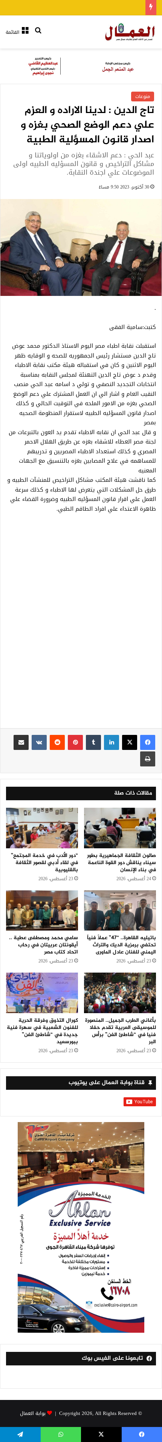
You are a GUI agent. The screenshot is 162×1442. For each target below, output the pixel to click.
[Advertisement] (81, 625)
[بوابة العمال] (130, 32)
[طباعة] (147, 758)
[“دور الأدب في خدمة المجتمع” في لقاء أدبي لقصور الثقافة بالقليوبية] (42, 828)
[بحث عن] (38, 35)
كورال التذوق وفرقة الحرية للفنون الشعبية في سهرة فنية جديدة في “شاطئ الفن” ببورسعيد (42, 1031)
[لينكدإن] (111, 742)
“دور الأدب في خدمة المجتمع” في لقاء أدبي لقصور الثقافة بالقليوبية (44, 862)
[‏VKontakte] (39, 742)
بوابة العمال (33, 1413)
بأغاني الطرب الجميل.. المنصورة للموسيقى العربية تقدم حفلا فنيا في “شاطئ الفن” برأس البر (120, 1031)
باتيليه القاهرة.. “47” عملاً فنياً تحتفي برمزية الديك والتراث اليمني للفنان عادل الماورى (121, 945)
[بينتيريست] (75, 742)
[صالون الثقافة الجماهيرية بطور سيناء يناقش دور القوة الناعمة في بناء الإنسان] (120, 828)
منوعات (142, 96)
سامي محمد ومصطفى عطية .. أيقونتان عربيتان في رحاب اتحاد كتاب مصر (43, 945)
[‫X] (129, 742)
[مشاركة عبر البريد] (21, 742)
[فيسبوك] (147, 742)
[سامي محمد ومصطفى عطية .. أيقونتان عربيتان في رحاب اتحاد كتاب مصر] (42, 910)
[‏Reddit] (57, 742)
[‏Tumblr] (93, 742)
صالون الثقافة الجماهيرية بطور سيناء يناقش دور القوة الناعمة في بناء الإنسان (121, 862)
